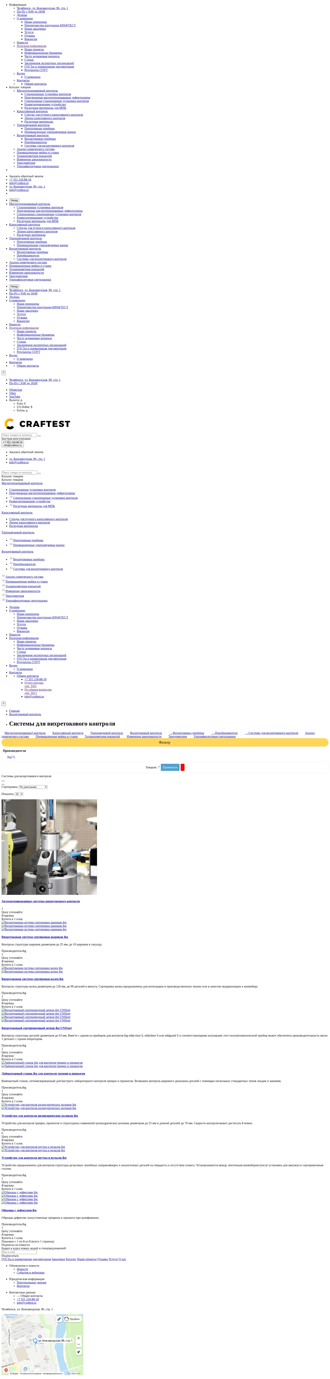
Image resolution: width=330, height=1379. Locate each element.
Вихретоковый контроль (33, 135)
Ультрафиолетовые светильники (38, 166)
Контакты (23, 80)
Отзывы (29, 35)
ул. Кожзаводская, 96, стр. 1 (27, 186)
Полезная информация (31, 46)
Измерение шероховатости (34, 159)
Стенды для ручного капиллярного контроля (53, 114)
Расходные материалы (38, 121)
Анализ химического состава (36, 149)
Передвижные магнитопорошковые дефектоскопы (57, 97)
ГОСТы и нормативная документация (49, 66)
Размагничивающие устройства (45, 104)
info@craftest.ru (19, 183)
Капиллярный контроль (32, 111)
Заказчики (58, 1259)
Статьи (29, 59)
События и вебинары (30, 1272)
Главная (14, 710)
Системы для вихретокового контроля (49, 145)
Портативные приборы (39, 128)
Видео (21, 73)
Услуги (29, 32)
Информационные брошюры (43, 52)
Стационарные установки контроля (47, 94)
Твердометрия (26, 162)
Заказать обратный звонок (26, 176)
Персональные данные (31, 1282)
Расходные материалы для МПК (45, 107)
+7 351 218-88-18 (20, 179)
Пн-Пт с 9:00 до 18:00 (31, 11)
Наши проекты (34, 49)
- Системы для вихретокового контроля (271, 733)
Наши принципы (35, 21)
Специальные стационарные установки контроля (56, 101)
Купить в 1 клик (12, 919)
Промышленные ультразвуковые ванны (50, 132)
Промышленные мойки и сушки (38, 152)
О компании (25, 18)
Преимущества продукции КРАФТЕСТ (50, 25)
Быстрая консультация (16, 438)
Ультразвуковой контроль (33, 125)
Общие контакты (35, 83)
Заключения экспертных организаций (49, 63)
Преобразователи (35, 142)
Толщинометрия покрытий (34, 156)
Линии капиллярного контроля (44, 118)
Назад (14, 200)
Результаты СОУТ (36, 70)
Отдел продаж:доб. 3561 (34, 684)
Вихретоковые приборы (40, 138)
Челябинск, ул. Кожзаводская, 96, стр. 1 (42, 8)
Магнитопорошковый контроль (37, 90)
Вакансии (30, 39)
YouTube (14, 396)
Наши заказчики (35, 28)
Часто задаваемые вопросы (42, 56)
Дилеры (22, 15)
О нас (122, 1259)
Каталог (12, 479)
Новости (22, 42)
